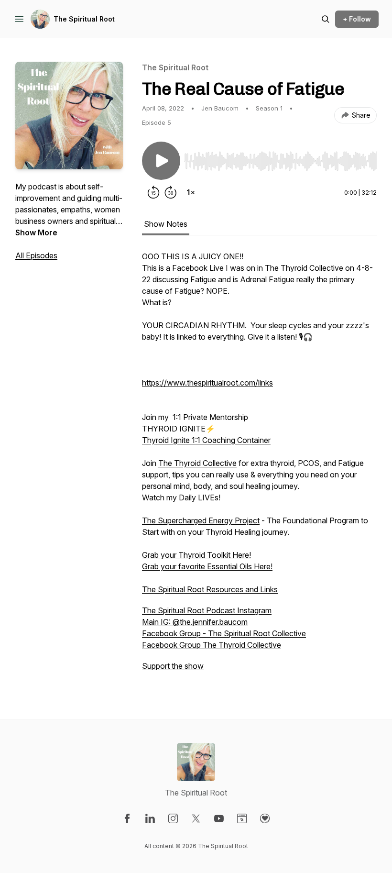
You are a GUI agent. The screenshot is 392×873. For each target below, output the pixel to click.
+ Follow (357, 19)
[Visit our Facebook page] (127, 818)
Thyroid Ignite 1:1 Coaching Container (206, 440)
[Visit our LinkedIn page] (150, 818)
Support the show (173, 666)
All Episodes (36, 255)
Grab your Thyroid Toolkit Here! (196, 555)
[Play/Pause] (161, 161)
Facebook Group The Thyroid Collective (211, 645)
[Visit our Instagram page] (173, 818)
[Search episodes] (325, 19)
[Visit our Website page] (242, 818)
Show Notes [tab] (165, 224)
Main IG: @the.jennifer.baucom (195, 622)
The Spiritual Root (84, 19)
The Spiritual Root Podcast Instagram (207, 610)
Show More (36, 232)
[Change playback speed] (190, 192)
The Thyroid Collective (197, 463)
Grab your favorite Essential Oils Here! (207, 566)
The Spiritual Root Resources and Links (210, 589)
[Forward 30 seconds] (170, 192)
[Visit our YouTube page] (219, 818)
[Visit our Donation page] (265, 818)
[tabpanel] (259, 466)
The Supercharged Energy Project (201, 520)
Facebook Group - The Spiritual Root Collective (224, 633)
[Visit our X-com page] (196, 818)
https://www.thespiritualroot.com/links (207, 382)
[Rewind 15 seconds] (153, 192)
